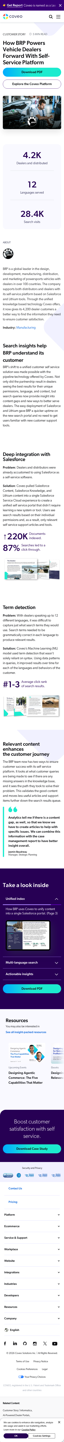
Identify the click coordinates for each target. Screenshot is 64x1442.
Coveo (12, 16)
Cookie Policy (29, 1429)
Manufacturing (26, 328)
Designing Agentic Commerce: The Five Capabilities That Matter (26, 1077)
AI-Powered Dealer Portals (16, 1415)
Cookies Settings (41, 1435)
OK (16, 1435)
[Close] (59, 1422)
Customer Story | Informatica (17, 1410)
